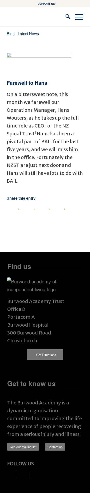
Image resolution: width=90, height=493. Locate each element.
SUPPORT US (46, 3)
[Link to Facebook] (13, 475)
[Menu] (76, 17)
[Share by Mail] (75, 213)
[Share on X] (29, 213)
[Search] (65, 17)
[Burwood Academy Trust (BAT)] (37, 17)
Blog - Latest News (23, 33)
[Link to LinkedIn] (25, 475)
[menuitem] (46, 3)
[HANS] (39, 65)
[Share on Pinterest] (45, 213)
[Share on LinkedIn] (60, 213)
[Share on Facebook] (14, 213)
